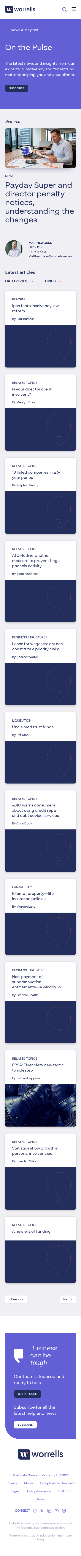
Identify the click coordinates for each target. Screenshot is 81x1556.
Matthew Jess (40, 242)
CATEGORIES (16, 281)
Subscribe (16, 88)
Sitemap (40, 1499)
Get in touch (27, 1394)
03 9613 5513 (37, 252)
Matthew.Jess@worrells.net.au (50, 256)
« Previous (16, 1299)
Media (28, 1483)
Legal (15, 1491)
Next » (67, 1299)
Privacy (12, 1483)
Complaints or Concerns (57, 1483)
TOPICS (49, 281)
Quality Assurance (38, 1491)
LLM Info (64, 1491)
